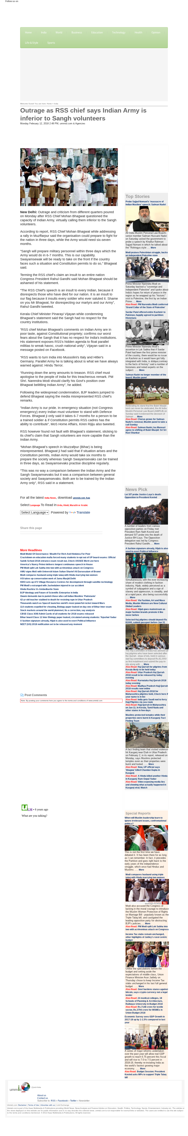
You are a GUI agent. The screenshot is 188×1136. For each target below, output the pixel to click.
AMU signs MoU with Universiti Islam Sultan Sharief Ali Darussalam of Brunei (60, 571)
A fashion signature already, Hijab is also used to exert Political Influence (58, 621)
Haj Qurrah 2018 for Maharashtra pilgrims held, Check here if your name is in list (147, 694)
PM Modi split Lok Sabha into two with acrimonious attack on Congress (57, 568)
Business (76, 32)
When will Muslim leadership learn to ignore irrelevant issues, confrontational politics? (145, 821)
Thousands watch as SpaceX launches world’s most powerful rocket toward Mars (62, 603)
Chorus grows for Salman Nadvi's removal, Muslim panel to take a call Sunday (146, 422)
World (59, 32)
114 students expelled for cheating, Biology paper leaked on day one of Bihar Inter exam (66, 607)
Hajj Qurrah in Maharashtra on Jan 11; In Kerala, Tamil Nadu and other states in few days (146, 708)
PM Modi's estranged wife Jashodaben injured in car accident (52, 585)
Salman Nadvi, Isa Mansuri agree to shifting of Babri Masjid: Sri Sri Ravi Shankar (146, 430)
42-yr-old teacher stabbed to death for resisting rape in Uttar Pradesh (56, 599)
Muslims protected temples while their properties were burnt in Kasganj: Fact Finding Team (146, 718)
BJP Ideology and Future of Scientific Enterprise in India (49, 592)
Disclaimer (22, 1105)
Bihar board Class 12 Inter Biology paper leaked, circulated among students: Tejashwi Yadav (68, 617)
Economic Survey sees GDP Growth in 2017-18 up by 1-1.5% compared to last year (145, 1019)
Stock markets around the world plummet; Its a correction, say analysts (57, 610)
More (153, 247)
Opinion (155, 32)
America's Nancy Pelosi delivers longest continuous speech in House (56, 564)
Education (97, 32)
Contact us (42, 1098)
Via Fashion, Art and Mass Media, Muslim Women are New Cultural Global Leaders (146, 603)
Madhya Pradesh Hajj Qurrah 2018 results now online (147, 687)
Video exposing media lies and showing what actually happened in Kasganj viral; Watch (146, 785)
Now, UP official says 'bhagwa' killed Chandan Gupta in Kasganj (143, 770)
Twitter (73, 1100)
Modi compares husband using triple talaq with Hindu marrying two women (58, 575)
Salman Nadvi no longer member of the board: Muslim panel (146, 376)
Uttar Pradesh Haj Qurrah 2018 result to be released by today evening (145, 675)
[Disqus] (70, 751)
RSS (53, 1100)
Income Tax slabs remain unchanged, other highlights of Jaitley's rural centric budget (146, 937)
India (43, 32)
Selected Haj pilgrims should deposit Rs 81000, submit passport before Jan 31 (146, 621)
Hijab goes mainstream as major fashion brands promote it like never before (145, 612)
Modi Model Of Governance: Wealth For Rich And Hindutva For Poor (55, 554)
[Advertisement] (104, 74)
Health (138, 32)
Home (28, 32)
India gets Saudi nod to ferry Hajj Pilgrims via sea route (146, 701)
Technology (118, 32)
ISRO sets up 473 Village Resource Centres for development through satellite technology (66, 582)
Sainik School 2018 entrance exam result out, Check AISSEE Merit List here (59, 561)
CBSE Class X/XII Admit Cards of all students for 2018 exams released (57, 614)
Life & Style (31, 42)
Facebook (63, 1100)
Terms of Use (33, 1105)
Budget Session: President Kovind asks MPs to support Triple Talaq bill (145, 1074)
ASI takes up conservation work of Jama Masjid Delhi (48, 578)
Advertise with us (48, 1105)
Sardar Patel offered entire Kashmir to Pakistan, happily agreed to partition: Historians (145, 315)
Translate (83, 512)
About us (41, 1095)
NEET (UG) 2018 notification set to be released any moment (51, 624)
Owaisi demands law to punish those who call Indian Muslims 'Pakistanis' (58, 596)
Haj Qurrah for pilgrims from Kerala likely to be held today (146, 668)
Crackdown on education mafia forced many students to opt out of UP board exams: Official (67, 557)
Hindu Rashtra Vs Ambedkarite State (39, 589)
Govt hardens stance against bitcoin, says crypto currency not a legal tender (147, 992)
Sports (51, 42)
